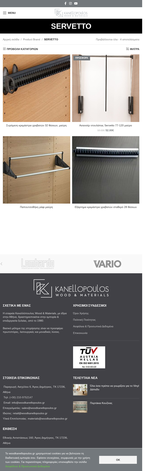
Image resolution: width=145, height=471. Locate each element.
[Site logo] (71, 12)
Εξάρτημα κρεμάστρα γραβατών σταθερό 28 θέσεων (106, 207)
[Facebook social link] (65, 3)
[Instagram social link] (70, 3)
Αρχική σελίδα (11, 39)
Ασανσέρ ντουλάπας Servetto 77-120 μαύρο (105, 125)
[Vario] (107, 263)
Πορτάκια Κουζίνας (101, 403)
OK (118, 459)
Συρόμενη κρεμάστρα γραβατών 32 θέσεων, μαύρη (36, 125)
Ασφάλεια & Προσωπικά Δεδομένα (93, 326)
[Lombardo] (37, 263)
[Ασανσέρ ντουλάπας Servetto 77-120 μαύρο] (106, 88)
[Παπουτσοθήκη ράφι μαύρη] (36, 170)
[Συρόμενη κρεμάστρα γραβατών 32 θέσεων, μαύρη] (36, 88)
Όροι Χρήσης (81, 313)
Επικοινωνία (80, 332)
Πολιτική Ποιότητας (84, 319)
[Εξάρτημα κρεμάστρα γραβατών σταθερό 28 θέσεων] (106, 170)
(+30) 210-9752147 (21, 397)
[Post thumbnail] (80, 389)
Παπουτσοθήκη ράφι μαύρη (36, 207)
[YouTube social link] (76, 3)
